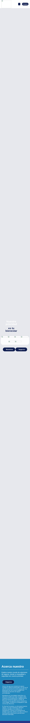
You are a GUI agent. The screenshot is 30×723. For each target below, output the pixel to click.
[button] (19, 4)
